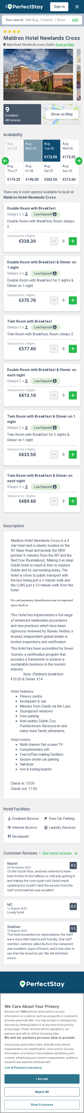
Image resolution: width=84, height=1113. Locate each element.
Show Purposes (42, 1104)
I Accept (42, 1079)
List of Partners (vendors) (23, 1067)
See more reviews (57, 853)
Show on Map (62, 114)
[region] (42, 1053)
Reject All (42, 1092)
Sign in (59, 6)
